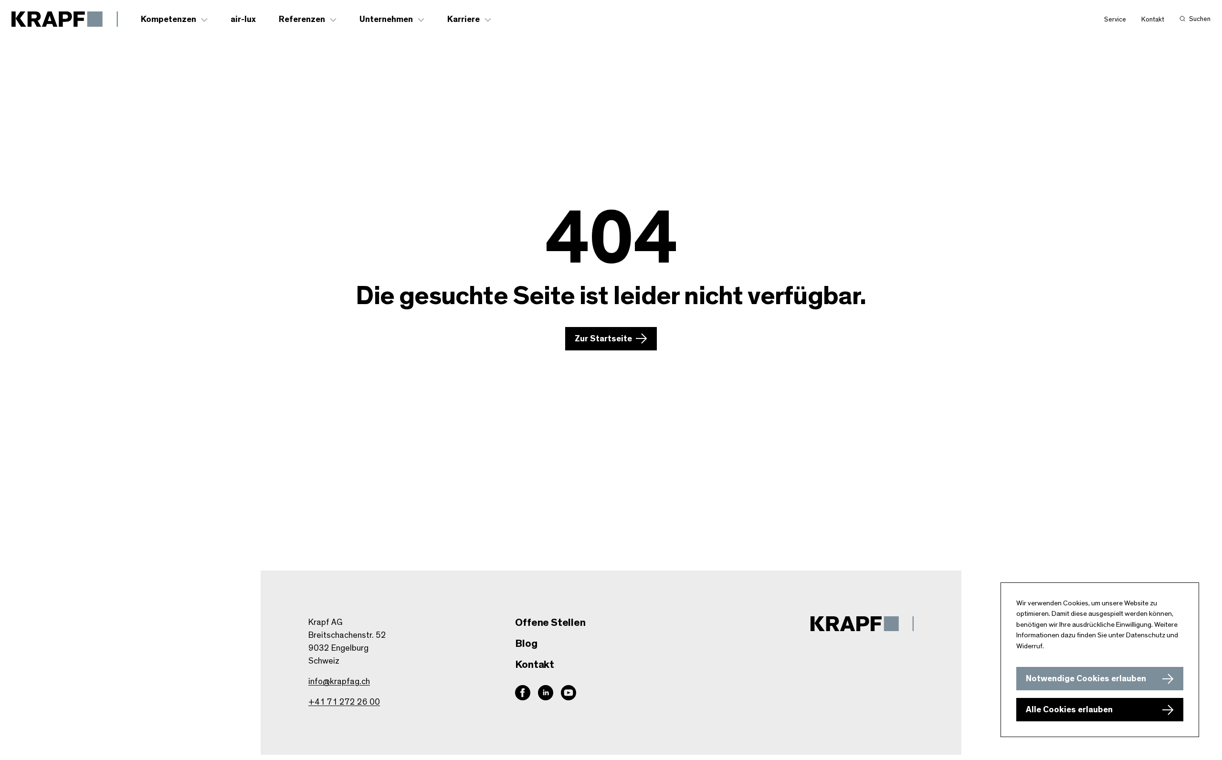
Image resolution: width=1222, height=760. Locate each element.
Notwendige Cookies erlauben (1086, 679)
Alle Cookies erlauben (1069, 710)
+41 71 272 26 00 (344, 702)
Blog (526, 643)
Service (1115, 19)
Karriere (463, 19)
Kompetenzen (168, 19)
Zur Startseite (603, 339)
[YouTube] (568, 692)
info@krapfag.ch (339, 681)
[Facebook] (522, 692)
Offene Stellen (550, 622)
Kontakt (1152, 19)
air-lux (243, 19)
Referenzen (302, 19)
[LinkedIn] (545, 692)
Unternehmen (386, 19)
